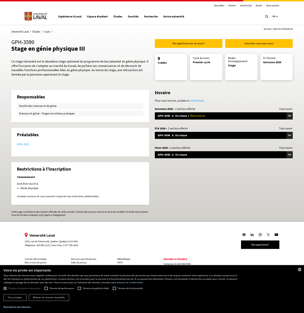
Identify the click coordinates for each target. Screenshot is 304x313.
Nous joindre (272, 5)
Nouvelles (219, 5)
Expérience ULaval (70, 16)
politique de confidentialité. (130, 282)
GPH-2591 (23, 144)
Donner (232, 5)
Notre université (173, 16)
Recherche (151, 16)
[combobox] (299, 269)
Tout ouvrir (285, 109)
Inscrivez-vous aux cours (259, 43)
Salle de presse (79, 262)
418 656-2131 (43, 245)
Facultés (133, 16)
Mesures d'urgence (175, 259)
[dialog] (152, 289)
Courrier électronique (36, 259)
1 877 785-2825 (70, 245)
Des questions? (260, 244)
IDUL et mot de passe (35, 262)
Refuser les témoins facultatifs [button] (49, 297)
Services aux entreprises (83, 259)
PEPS (120, 262)
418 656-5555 (184, 264)
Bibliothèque (123, 259)
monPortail (246, 5)
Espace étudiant (97, 16)
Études (117, 16)
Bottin (259, 5)
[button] (17, 307)
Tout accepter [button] (15, 297)
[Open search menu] (266, 16)
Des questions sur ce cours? (188, 43)
